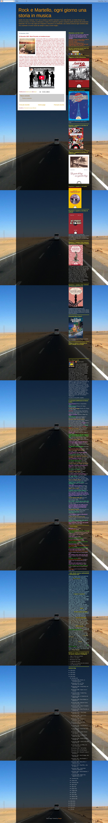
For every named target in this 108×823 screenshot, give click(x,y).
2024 (71, 674)
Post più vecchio (59, 105)
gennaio (73, 798)
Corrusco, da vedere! (74, 657)
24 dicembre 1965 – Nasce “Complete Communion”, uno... (79, 706)
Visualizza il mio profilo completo (76, 397)
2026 (71, 670)
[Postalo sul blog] (44, 92)
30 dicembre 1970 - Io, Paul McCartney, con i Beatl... (77, 684)
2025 (71, 672)
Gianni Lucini (80, 361)
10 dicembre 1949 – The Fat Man (78, 748)
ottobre (73, 780)
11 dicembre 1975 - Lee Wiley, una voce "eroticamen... (79, 745)
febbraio (74, 796)
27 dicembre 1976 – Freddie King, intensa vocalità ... (79, 693)
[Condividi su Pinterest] (49, 92)
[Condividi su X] (46, 92)
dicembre (74, 678)
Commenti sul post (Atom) (30, 108)
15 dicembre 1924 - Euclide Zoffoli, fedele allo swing (79, 735)
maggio (73, 790)
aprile (73, 792)
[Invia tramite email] (43, 92)
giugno (73, 788)
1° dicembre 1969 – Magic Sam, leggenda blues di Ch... (78, 775)
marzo (73, 794)
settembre (74, 782)
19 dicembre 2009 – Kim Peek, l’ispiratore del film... (78, 723)
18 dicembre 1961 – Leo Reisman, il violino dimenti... (79, 726)
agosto (73, 784)
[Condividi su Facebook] (47, 92)
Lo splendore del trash (75, 661)
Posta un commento (27, 98)
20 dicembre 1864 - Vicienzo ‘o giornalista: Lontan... (78, 719)
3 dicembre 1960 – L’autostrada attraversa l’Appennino (78, 769)
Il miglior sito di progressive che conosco (79, 663)
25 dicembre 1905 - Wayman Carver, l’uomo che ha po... (79, 703)
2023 (71, 676)
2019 (71, 807)
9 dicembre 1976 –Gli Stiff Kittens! (79, 750)
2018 (71, 809)
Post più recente (24, 105)
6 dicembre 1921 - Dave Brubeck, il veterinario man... (79, 759)
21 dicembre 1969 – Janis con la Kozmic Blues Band (78, 716)
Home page (41, 105)
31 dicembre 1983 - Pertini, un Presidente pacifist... (78, 680)
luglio (73, 786)
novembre (74, 778)
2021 (71, 803)
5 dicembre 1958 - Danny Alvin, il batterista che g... (78, 762)
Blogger (60, 818)
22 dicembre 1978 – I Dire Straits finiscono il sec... (78, 713)
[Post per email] (40, 91)
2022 (71, 801)
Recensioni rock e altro (75, 659)
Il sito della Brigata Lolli (75, 664)
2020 (71, 805)
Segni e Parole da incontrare (76, 656)
